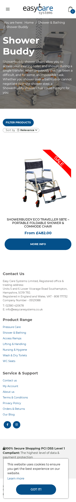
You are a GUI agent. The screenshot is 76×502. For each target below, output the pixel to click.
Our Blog (9, 414)
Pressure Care (12, 327)
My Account (10, 386)
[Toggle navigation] (8, 9)
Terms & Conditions (15, 397)
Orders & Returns (14, 408)
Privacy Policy (12, 403)
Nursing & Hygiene (15, 349)
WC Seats (9, 361)
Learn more (15, 478)
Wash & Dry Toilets (15, 355)
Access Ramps (12, 338)
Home (29, 22)
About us (8, 391)
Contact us (10, 380)
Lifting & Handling (14, 344)
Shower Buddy (17, 27)
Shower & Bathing (51, 22)
